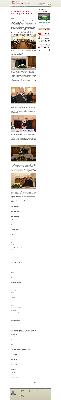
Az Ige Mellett (18, 6)
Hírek (29, 390)
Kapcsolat (22, 395)
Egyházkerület (22, 390)
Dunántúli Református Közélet (38, 391)
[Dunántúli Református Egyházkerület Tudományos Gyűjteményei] (44, 40)
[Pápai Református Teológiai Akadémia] (44, 37)
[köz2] (44, 30)
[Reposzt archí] (44, 48)
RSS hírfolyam (48, 6)
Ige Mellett (37, 390)
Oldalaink (15, 6)
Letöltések (22, 394)
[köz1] (44, 31)
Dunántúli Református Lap (24, 6)
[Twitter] (35, 382)
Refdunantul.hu (40, 3)
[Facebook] (34, 382)
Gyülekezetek (43, 3)
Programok (30, 391)
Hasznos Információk (23, 393)
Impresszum (22, 396)
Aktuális (12, 6)
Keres (49, 4)
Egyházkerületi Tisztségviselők (22, 391)
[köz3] (44, 43)
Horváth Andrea (12, 18)
